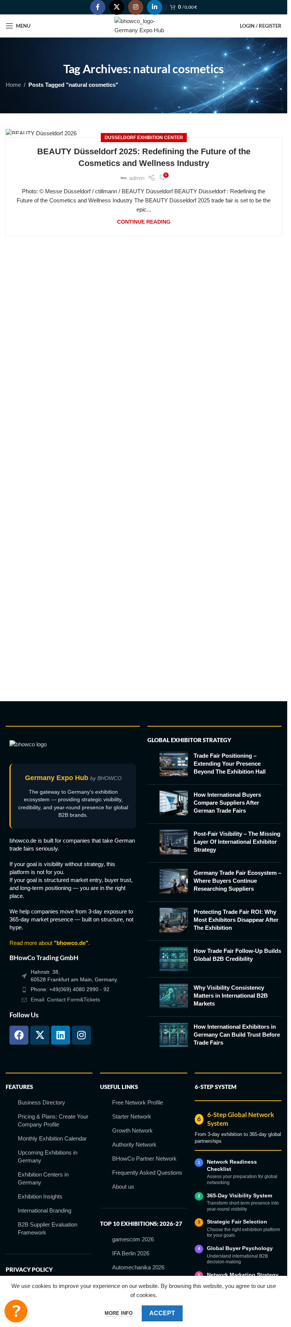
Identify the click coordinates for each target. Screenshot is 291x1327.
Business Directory (41, 1102)
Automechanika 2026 (138, 1267)
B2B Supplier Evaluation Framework (47, 1228)
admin (136, 178)
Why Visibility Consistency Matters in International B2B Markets (231, 995)
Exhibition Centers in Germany (43, 1178)
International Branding (44, 1210)
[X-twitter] (39, 1035)
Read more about (48, 943)
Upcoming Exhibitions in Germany (47, 1156)
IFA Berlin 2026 (130, 1253)
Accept (162, 1313)
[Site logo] (143, 25)
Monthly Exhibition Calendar (52, 1138)
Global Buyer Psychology (240, 1248)
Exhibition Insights (40, 1196)
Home (13, 84)
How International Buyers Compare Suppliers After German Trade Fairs (227, 802)
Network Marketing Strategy (242, 1275)
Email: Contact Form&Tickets (65, 999)
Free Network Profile (137, 1102)
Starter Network (131, 1116)
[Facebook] (18, 1035)
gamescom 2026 (133, 1239)
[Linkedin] (60, 1035)
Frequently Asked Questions (147, 1172)
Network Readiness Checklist (232, 1165)
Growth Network (132, 1130)
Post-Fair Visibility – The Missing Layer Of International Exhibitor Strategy (237, 841)
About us (123, 1186)
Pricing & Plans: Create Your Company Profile (53, 1120)
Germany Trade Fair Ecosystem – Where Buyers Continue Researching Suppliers (237, 881)
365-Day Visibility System (239, 1195)
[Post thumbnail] (174, 765)
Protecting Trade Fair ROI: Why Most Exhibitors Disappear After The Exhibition (236, 920)
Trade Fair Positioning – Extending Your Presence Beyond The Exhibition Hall (230, 763)
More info (119, 1313)
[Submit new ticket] (16, 1311)
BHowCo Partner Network (144, 1158)
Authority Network (134, 1144)
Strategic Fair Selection (237, 1222)
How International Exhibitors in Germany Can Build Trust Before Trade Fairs (237, 1034)
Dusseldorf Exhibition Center (144, 137)
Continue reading (144, 222)
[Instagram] (81, 1035)
